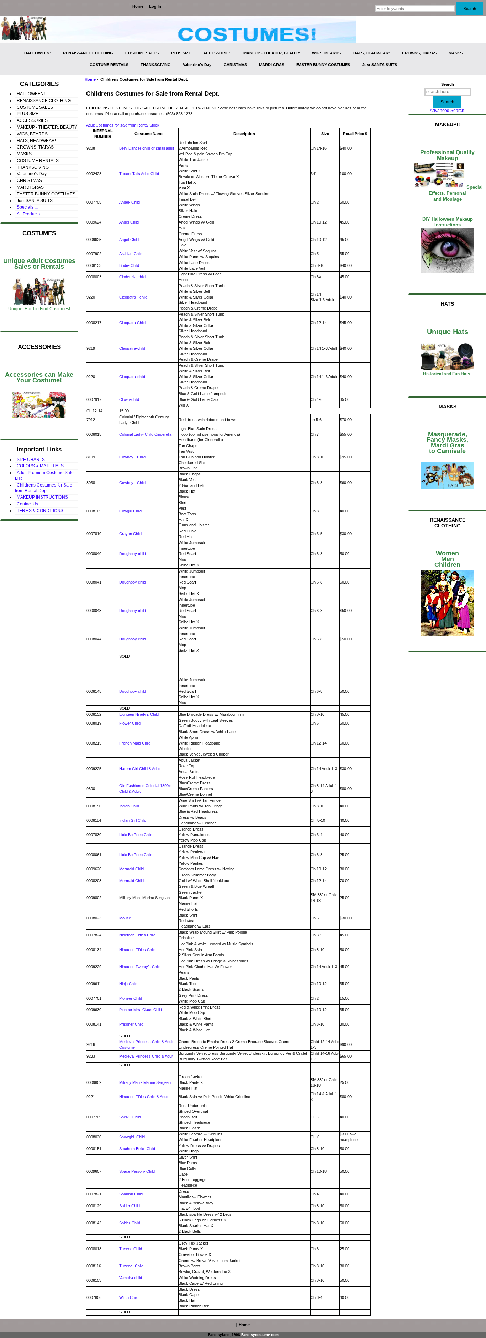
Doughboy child (132, 554)
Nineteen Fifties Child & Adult (143, 1097)
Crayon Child (130, 534)
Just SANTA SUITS (379, 65)
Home (137, 6)
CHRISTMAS (235, 65)
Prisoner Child (131, 1024)
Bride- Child (129, 265)
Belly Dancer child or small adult (146, 148)
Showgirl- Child (132, 1137)
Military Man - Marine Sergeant (145, 1082)
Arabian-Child (130, 254)
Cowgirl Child (130, 511)
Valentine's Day (197, 65)
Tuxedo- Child (131, 1266)
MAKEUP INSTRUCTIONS (42, 497)
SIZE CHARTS (31, 459)
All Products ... (30, 213)
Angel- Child (129, 202)
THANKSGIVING (156, 65)
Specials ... (27, 207)
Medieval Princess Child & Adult (146, 1056)
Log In (155, 6)
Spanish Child (131, 1194)
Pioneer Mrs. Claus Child (140, 1009)
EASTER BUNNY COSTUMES (323, 65)
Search (447, 84)
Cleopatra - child (133, 297)
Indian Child (129, 806)
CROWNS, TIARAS (419, 53)
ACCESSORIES (217, 53)
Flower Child (130, 723)
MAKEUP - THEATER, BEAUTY (271, 53)
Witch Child (128, 1297)
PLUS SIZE (181, 53)
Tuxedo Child (130, 1249)
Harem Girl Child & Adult (139, 769)
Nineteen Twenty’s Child (139, 966)
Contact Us (27, 503)
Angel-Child (129, 222)
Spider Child (129, 1206)
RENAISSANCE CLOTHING (88, 53)
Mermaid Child (131, 869)
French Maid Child (134, 743)
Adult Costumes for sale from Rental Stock (122, 125)
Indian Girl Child (132, 820)
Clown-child (129, 399)
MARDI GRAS (271, 65)
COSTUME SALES (142, 53)
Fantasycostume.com (260, 1335)
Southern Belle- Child (137, 1148)
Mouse (125, 918)
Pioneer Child (130, 998)
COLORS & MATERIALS (40, 465)
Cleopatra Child (132, 323)
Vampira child (130, 1277)
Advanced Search (447, 110)
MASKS (456, 53)
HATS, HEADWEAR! (371, 53)
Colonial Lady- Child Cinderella (145, 434)
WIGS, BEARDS (326, 53)
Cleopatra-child (132, 348)
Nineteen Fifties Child (137, 935)
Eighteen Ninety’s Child (139, 714)
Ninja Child (128, 984)
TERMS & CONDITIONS (40, 510)
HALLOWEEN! (37, 53)
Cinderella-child (132, 277)
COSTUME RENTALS (109, 65)
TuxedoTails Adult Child (139, 174)
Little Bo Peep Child (135, 835)
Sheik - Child (130, 1117)
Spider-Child (129, 1223)
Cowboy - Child (132, 457)
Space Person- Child (137, 1171)
